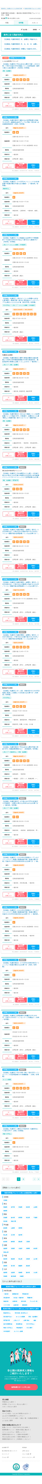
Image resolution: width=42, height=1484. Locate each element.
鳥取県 (5, 1259)
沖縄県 (22, 1276)
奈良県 (35, 1248)
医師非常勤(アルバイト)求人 (33, 8)
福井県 (20, 1235)
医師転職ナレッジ (8, 1429)
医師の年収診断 (23, 1434)
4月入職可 (29, 1327)
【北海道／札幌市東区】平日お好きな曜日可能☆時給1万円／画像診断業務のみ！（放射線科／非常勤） (20, 748)
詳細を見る (33, 104)
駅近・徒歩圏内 (33, 1316)
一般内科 (5, 1294)
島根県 (13, 1259)
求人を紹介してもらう (21, 105)
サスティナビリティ (27, 1457)
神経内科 (5, 1301)
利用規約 (24, 1447)
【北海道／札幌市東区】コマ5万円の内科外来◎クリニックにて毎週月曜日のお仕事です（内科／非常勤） (20, 965)
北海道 (5, 1200)
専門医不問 (6, 1320)
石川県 (13, 1235)
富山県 (5, 1235)
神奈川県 (13, 1221)
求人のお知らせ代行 (9, 1436)
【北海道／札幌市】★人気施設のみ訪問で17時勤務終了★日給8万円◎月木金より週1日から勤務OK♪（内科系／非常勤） (20, 240)
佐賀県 (13, 1272)
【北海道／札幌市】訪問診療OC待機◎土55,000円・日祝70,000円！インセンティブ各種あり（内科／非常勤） (20, 1017)
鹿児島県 (13, 1276)
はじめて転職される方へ (21, 1413)
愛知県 (20, 1241)
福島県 (5, 1210)
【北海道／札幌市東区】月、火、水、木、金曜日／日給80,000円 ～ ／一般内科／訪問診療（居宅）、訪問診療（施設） (22, 44)
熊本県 (28, 1272)
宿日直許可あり (7, 1316)
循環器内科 (15, 1294)
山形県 (35, 1207)
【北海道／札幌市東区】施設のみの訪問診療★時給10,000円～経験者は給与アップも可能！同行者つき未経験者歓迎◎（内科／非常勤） (20, 122)
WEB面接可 (6, 1331)
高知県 (28, 1266)
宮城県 (20, 1207)
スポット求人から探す (9, 1406)
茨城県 (5, 1217)
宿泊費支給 (19, 1324)
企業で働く (27, 1320)
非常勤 (21, 23)
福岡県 (5, 1272)
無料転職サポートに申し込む (20, 1387)
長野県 (20, 1228)
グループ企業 (25, 1454)
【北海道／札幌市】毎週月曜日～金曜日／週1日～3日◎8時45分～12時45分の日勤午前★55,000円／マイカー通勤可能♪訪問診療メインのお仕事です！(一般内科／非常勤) (20, 531)
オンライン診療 (18, 1331)
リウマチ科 (6, 1305)
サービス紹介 (6, 1413)
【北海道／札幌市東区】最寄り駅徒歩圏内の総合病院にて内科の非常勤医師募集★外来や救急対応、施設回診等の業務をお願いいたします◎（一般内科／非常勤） (20, 360)
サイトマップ (5, 1454)
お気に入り (8, 105)
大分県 (35, 1272)
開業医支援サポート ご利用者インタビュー (16, 1439)
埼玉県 (28, 1217)
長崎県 (20, 1272)
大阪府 (20, 1248)
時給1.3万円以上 (8, 1327)
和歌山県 (5, 1252)
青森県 (5, 1207)
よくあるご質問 (7, 1420)
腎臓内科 (29, 1297)
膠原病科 (24, 1305)
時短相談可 (19, 1327)
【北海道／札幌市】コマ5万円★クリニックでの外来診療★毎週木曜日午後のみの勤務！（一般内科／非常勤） (20, 183)
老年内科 (23, 1301)
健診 (35, 1320)
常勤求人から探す (8, 1402)
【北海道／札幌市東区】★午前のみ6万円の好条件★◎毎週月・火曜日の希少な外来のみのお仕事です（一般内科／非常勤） (20, 803)
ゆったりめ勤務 (20, 1316)
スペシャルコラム (8, 1432)
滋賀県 (5, 1248)
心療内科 (14, 1301)
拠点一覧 (23, 1418)
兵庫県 (28, 1248)
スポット (35, 23)
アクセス (4, 1457)
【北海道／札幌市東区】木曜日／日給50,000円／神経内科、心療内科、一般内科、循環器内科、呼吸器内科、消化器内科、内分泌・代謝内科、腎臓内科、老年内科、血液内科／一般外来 (22, 49)
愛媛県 (20, 1266)
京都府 (13, 1248)
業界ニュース (20, 1432)
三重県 (28, 1241)
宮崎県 (5, 1276)
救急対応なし (7, 1313)
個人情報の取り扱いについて (9, 1451)
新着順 (35, 29)
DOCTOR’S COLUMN (20, 1427)
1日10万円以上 (30, 1324)
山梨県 (13, 1228)
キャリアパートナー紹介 (10, 1418)
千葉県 (35, 1217)
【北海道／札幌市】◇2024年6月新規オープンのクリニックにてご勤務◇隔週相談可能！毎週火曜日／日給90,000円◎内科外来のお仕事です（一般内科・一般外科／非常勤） (20, 912)
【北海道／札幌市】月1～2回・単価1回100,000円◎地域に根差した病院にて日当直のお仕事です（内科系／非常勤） (21, 692)
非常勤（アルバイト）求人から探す (14, 1404)
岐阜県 (5, 1241)
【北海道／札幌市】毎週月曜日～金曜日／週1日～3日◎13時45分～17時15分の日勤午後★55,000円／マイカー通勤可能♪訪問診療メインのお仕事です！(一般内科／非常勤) (20, 637)
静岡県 (13, 1241)
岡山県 (20, 1259)
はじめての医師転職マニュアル (12, 1415)
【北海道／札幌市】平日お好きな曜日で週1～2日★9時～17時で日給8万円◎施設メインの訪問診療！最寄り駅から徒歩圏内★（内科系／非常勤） (21, 66)
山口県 (35, 1259)
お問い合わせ (25, 1451)
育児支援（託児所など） (22, 1313)
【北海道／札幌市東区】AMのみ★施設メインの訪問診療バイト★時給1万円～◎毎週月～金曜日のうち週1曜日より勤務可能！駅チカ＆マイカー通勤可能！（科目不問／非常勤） (20, 416)
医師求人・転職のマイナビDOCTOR (11, 8)
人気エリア (16, 1320)
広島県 (28, 1259)
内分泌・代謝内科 (18, 1297)
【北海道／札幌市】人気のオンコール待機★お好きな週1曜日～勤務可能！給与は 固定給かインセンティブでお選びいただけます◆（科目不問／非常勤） (21, 300)
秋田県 (28, 1207)
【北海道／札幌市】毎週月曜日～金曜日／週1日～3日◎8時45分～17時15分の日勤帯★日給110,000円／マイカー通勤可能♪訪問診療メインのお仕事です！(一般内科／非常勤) (20, 584)
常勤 (6, 23)
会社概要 (4, 1447)
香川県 (13, 1266)
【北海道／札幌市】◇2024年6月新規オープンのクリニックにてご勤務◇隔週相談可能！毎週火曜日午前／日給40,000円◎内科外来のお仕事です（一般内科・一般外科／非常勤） (20, 859)
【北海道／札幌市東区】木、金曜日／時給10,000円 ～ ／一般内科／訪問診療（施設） (22, 39)
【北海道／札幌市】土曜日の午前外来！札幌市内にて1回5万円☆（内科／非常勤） (20, 1130)
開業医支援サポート (9, 1434)
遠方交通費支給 (7, 1324)
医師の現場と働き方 (22, 1429)
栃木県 (13, 1217)
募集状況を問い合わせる (21, 398)
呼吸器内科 (25, 1294)
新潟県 (5, 1228)
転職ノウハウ (6, 1427)
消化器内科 (6, 1297)
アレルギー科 (33, 1301)
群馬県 (20, 1217)
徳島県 (5, 1266)
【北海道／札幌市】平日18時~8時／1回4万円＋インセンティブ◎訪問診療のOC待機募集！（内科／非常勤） (20, 1074)
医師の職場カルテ (23, 1436)
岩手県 (13, 1207)
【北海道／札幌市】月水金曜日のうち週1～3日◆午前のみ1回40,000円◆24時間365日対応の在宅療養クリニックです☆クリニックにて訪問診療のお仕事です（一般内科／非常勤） (20, 475)
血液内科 (16, 1305)
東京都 (5, 1221)
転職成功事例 (32, 1418)
